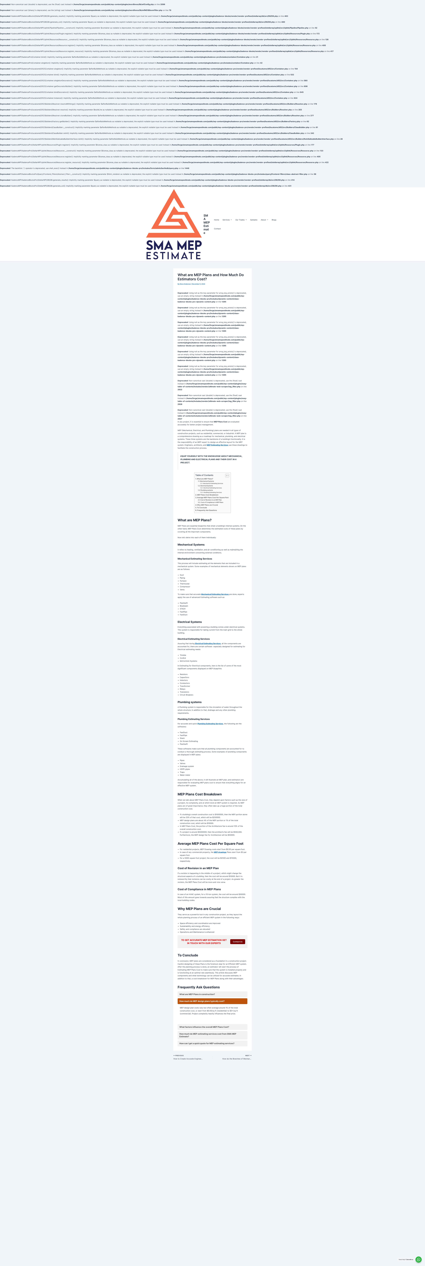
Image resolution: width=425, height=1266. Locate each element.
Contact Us (237, 942)
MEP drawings (220, 852)
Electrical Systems (206, 486)
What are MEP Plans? (205, 479)
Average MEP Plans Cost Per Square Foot (213, 497)
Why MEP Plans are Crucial (207, 505)
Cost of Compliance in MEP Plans (212, 502)
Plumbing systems (206, 490)
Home (216, 220)
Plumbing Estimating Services (213, 492)
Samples (253, 220)
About (263, 220)
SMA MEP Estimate (207, 224)
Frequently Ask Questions (207, 510)
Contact (217, 229)
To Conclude (202, 508)
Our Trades (240, 220)
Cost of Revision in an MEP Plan (211, 500)
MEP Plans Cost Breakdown (207, 495)
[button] (231, 219)
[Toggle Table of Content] (226, 475)
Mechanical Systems (207, 481)
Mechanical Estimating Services (213, 483)
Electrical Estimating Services (212, 488)
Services (226, 220)
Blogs (274, 220)
